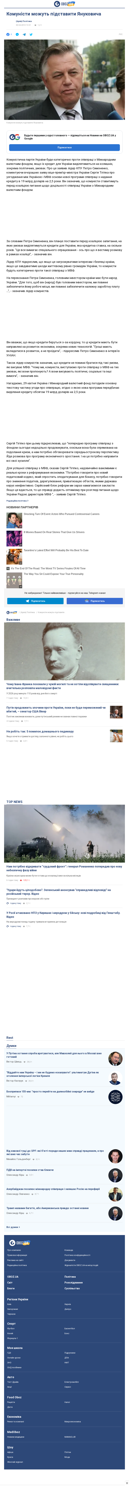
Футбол (10, 1328)
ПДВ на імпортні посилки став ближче (30, 1169)
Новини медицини (15, 1437)
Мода (67, 1457)
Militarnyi (11, 1096)
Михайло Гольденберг (18, 1159)
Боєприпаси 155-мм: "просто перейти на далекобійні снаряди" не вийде (50, 1091)
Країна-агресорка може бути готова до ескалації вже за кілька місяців (43, 875)
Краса (10, 1457)
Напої (67, 1402)
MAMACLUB (70, 1437)
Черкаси (11, 1314)
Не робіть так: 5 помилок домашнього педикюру (40, 731)
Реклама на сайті (15, 1260)
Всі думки (12, 1227)
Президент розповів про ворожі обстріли (27, 898)
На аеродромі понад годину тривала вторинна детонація (36, 921)
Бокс (66, 1333)
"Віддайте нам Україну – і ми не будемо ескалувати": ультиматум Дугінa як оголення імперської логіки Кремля (52, 1074)
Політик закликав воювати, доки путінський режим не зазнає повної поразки (46, 716)
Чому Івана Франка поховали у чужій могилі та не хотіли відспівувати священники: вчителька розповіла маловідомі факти (62, 686)
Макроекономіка (72, 1421)
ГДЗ (9, 1353)
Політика (70, 1276)
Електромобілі (71, 1382)
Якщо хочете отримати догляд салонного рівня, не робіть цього (39, 736)
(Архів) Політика (24, 21)
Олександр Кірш (15, 1175)
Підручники (69, 1353)
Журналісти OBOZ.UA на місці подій (81, 1265)
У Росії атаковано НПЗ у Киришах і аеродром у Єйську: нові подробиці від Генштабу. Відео (63, 914)
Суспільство (72, 1288)
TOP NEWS (14, 802)
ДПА (66, 1358)
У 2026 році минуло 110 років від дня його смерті (31, 693)
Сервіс (67, 1387)
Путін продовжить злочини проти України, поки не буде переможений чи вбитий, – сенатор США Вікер (56, 709)
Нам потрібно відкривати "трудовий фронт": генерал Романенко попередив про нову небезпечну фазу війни (64, 868)
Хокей (10, 1333)
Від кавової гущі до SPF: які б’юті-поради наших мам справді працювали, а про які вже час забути (55, 1152)
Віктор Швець (14, 1061)
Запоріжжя (12, 1309)
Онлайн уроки (13, 1358)
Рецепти (11, 1402)
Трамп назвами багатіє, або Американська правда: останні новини (47, 1208)
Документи (69, 1260)
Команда (68, 1250)
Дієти (10, 1407)
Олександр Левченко (18, 1194)
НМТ (66, 1362)
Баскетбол (69, 1328)
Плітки (67, 1452)
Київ (9, 1304)
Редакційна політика (16, 501)
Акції (9, 1387)
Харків (67, 1304)
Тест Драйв (13, 1382)
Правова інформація (17, 1255)
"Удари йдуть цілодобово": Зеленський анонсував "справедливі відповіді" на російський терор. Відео (58, 891)
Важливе (13, 620)
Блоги (10, 1288)
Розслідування (73, 1282)
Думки (11, 1046)
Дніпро (67, 1309)
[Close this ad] (127, 1483)
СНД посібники (14, 1367)
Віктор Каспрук (14, 1080)
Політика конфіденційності (77, 1255)
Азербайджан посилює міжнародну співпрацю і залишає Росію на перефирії (53, 1189)
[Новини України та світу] (11, 613)
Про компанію (14, 1250)
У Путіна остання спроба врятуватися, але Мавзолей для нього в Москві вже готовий (54, 1055)
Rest (9, 1038)
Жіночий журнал (15, 1462)
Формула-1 (12, 1338)
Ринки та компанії (15, 1421)
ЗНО (9, 1362)
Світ (10, 1282)
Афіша (10, 1452)
